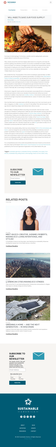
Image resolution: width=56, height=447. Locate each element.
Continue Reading (12, 246)
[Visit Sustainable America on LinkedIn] (31, 416)
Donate (33, 428)
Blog (33, 425)
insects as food (37, 153)
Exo (36, 122)
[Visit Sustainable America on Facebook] (21, 416)
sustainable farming (26, 151)
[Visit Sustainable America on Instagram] (34, 416)
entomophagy (29, 153)
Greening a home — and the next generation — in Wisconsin (23, 325)
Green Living (44, 153)
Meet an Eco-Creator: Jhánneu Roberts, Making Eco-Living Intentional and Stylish (26, 236)
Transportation (23, 10)
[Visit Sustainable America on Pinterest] (28, 416)
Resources (22, 431)
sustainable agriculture (15, 151)
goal (23, 131)
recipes (11, 120)
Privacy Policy (28, 438)
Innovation (44, 10)
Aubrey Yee (18, 21)
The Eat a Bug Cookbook (35, 113)
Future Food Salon (40, 117)
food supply (42, 151)
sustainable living (13, 153)
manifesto (21, 104)
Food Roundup (13, 378)
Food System (12, 10)
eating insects (21, 153)
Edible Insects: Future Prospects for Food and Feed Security (35, 144)
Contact (33, 431)
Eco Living (34, 10)
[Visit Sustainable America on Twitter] (24, 416)
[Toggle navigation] (51, 2)
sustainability (35, 151)
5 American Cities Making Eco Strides (25, 282)
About (23, 425)
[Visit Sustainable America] (28, 405)
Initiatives (23, 428)
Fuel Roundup (21, 378)
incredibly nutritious (29, 95)
